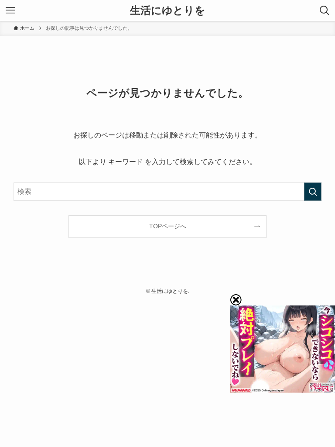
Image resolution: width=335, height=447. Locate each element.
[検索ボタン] (324, 10)
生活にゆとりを (167, 10)
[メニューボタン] (10, 10)
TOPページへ (167, 226)
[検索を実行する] (312, 191)
